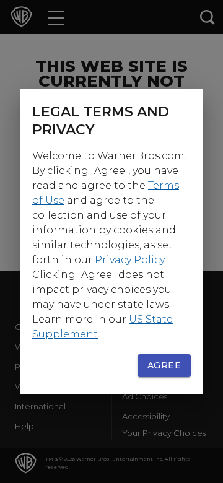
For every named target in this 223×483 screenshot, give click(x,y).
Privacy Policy (129, 260)
